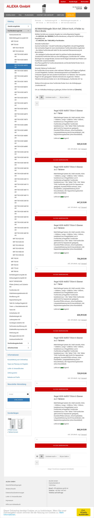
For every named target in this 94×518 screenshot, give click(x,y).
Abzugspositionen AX (16, 336)
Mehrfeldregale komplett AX (18, 38)
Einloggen (18, 400)
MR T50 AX (14, 262)
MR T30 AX (14, 44)
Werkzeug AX (13, 333)
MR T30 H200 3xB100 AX (21, 158)
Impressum (9, 500)
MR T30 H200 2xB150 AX (21, 223)
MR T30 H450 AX (18, 255)
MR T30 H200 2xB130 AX (21, 202)
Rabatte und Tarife (14, 377)
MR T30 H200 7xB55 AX (21, 83)
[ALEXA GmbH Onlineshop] (18, 8)
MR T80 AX (14, 271)
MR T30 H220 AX (18, 239)
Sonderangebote (14, 26)
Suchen (63, 2)
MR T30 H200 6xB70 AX (21, 115)
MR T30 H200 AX (18, 51)
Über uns (60, 15)
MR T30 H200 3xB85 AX (21, 131)
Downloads (10, 15)
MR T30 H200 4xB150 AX (21, 234)
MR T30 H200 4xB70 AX (21, 104)
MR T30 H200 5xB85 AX (21, 142)
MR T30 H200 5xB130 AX (21, 218)
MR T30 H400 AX (18, 252)
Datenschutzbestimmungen (15, 493)
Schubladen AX (14, 313)
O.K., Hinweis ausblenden (83, 512)
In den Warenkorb (60, 160)
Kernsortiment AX (15, 35)
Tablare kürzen (13, 432)
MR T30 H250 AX (18, 242)
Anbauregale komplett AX (17, 278)
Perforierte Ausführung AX (18, 326)
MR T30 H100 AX (18, 48)
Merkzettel (84, 2)
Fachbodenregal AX (15, 31)
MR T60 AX (14, 265)
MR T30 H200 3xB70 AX (21, 99)
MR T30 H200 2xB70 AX (21, 93)
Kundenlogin (73, 2)
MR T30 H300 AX (18, 245)
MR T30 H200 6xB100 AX (21, 175)
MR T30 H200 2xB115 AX (21, 180)
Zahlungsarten (12, 373)
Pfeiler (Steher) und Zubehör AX (18, 286)
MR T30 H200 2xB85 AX (21, 126)
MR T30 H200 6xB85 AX (21, 147)
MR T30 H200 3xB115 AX (21, 185)
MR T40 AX (14, 258)
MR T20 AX (14, 41)
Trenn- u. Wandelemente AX (18, 306)
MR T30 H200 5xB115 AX (21, 196)
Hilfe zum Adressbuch (13, 504)
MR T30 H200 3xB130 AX (21, 207)
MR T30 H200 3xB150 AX (21, 229)
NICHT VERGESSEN (15, 281)
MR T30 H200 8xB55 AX (21, 88)
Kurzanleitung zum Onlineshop (18, 359)
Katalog (70, 15)
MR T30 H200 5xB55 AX (21, 72)
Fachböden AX (14, 290)
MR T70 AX (14, 268)
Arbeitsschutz (13, 348)
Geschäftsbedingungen (13, 485)
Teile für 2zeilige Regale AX (18, 303)
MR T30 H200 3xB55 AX (21, 61)
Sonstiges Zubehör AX (16, 323)
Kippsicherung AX (15, 300)
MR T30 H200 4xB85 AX (21, 137)
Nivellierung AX (14, 296)
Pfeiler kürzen (12, 430)
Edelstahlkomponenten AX (18, 329)
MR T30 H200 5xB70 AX (21, 110)
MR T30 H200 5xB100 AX (21, 169)
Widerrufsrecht (11, 489)
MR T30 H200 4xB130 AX (21, 213)
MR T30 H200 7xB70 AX (21, 120)
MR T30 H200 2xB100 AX (21, 153)
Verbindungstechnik (15, 343)
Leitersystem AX (14, 319)
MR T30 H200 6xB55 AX (21, 77)
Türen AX (12, 310)
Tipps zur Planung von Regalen (18, 364)
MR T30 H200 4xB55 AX (21, 66)
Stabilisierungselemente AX (18, 293)
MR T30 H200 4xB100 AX (21, 164)
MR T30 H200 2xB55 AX (21, 55)
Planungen (29, 15)
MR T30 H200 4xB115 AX (21, 191)
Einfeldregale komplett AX (18, 275)
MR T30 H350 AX (18, 248)
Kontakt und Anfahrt (45, 15)
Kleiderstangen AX (15, 316)
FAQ (20, 15)
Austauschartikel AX (16, 339)
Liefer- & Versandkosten (16, 368)
